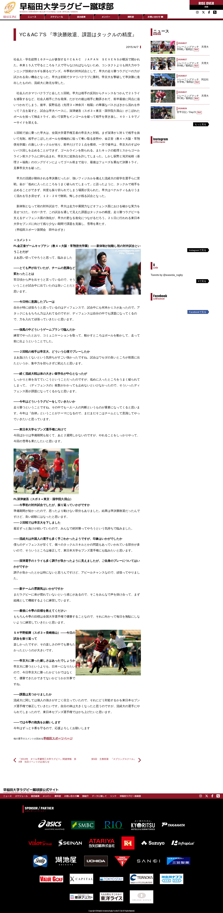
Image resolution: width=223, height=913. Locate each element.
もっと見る (200, 124)
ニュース (32, 16)
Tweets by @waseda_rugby (167, 275)
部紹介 (85, 796)
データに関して (99, 796)
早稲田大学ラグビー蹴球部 (67, 7)
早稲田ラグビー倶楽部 (130, 796)
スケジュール (56, 16)
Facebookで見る (197, 312)
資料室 (130, 16)
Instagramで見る (197, 250)
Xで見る (202, 281)
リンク (113, 796)
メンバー (106, 16)
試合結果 (81, 16)
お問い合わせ (154, 16)
